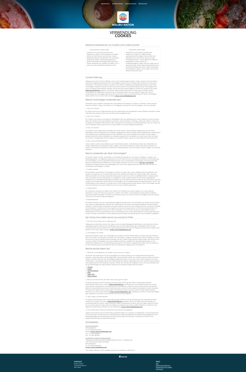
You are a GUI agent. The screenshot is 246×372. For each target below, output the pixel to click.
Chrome (90, 267)
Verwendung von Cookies (164, 367)
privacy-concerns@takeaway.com (125, 96)
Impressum (142, 4)
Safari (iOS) (91, 274)
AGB (157, 364)
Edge (89, 272)
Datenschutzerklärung (93, 90)
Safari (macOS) (92, 276)
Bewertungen (117, 4)
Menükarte (105, 4)
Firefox (89, 269)
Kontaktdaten (130, 4)
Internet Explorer (92, 271)
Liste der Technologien (146, 163)
